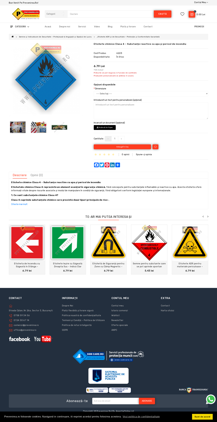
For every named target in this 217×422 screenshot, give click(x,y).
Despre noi (64, 26)
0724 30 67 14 (21, 320)
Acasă (48, 26)
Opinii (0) (37, 175)
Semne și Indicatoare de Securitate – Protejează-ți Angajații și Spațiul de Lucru (55, 37)
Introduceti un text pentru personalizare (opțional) (118, 100)
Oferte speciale (119, 325)
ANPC (114, 330)
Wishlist (115, 315)
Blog (110, 26)
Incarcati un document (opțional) (109, 123)
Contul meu (117, 305)
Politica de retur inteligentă (77, 325)
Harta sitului (167, 310)
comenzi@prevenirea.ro (26, 325)
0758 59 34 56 (22, 315)
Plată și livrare (128, 26)
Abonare (147, 401)
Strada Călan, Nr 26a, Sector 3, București (31, 310)
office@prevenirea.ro (25, 330)
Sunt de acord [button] (202, 417)
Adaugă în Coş (122, 147)
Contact (148, 26)
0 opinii (125, 154)
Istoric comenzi (119, 310)
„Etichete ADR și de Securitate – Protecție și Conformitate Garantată (128, 37)
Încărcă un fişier (105, 127)
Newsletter (117, 320)
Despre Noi (67, 305)
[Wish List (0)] (182, 14)
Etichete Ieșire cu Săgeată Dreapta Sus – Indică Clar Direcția (67, 266)
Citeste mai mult (19, 204)
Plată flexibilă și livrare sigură (77, 310)
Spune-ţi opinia (144, 154)
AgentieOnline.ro (124, 411)
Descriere (20, 175)
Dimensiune (100, 88)
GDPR (65, 330)
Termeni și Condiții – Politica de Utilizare (83, 320)
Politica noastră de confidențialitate (81, 315)
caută (162, 14)
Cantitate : (99, 138)
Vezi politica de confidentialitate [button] (141, 416)
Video (97, 26)
